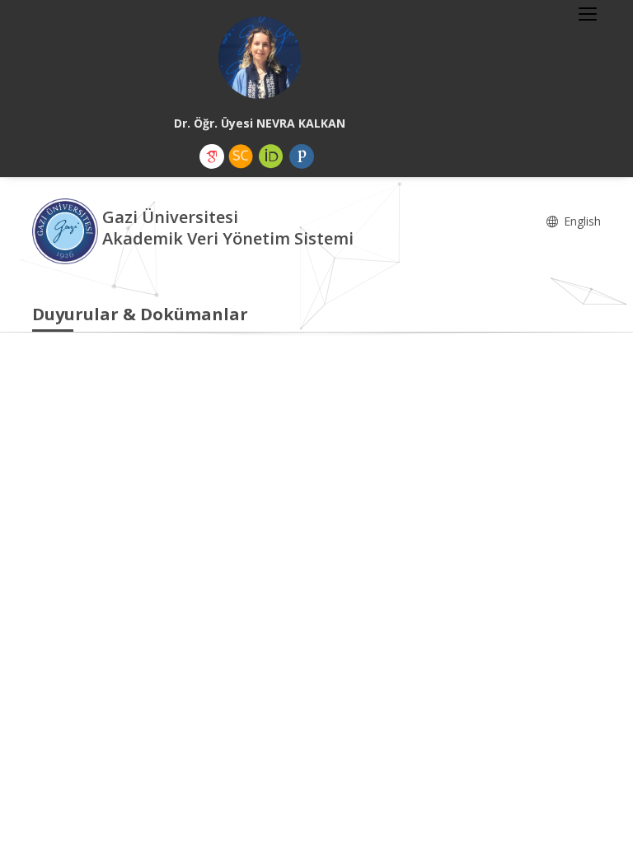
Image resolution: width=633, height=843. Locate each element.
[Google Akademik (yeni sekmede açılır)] (211, 156)
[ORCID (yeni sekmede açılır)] (271, 156)
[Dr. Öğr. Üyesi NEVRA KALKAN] (259, 57)
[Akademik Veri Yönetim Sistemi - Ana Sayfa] (67, 230)
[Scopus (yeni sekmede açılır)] (240, 156)
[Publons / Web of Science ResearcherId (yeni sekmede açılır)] (301, 156)
